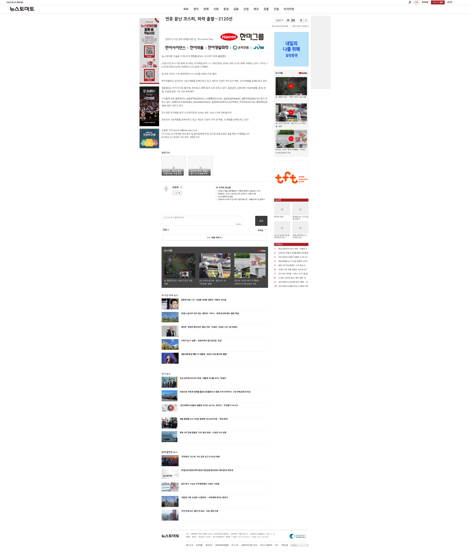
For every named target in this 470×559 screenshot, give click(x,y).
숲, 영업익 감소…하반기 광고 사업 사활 (291, 97)
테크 (256, 9)
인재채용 (199, 545)
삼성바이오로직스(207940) (225, 102)
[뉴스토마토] (22, 9)
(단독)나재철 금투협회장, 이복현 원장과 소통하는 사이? (239, 191)
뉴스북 (177, 193)
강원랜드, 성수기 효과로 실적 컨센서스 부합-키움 (237, 194)
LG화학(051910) (214, 99)
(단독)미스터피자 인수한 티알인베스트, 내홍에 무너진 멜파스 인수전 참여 (246, 199)
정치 (196, 9)
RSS (276, 545)
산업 (246, 9)
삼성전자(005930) (195, 99)
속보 (185, 9)
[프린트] (288, 20)
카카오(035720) (247, 102)
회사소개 (189, 545)
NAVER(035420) (202, 102)
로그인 (449, 2)
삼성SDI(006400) (232, 99)
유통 (266, 9)
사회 (216, 9)
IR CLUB (235, 545)
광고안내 (208, 545)
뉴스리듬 (279, 73)
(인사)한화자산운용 (225, 196)
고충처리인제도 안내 (249, 545)
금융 (236, 9)
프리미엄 (289, 9)
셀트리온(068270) (251, 99)
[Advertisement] (320, 52)
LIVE (416, 2)
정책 (206, 9)
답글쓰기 (279, 20)
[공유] (293, 20)
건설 (276, 9)
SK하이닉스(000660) (182, 102)
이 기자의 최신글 (223, 188)
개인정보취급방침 (222, 545)
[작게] (306, 20)
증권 (226, 9)
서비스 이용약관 (266, 545)
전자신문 (425, 2)
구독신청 (284, 545)
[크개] (301, 20)
